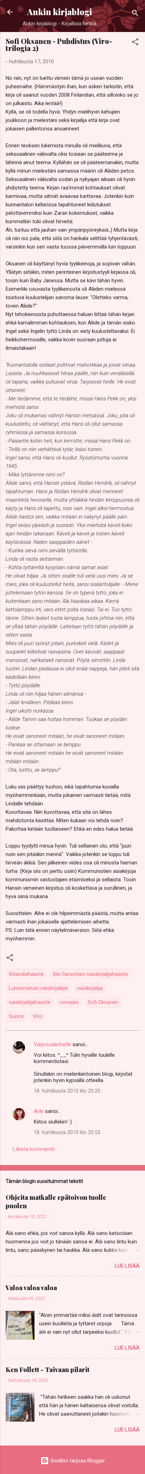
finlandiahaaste (26, 974)
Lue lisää (127, 1266)
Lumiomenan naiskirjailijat (38, 988)
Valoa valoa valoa (31, 1287)
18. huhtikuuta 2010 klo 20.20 (67, 1091)
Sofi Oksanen (103, 1002)
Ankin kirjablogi (59, 11)
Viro (37, 1016)
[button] (135, 43)
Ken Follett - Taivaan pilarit (47, 1369)
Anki (39, 1111)
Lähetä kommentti (34, 1149)
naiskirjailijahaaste (29, 1002)
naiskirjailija (90, 988)
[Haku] (135, 14)
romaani (68, 1002)
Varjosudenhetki (52, 1044)
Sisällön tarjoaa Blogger (77, 1460)
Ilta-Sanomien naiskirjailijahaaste (90, 974)
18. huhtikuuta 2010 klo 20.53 (67, 1132)
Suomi (16, 1016)
